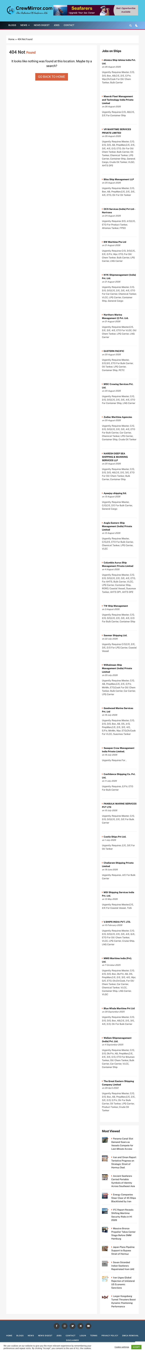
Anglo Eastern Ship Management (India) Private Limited (117, 526)
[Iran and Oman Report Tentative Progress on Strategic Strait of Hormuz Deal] (109, 1157)
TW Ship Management (116, 606)
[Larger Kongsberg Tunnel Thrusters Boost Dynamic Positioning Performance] (109, 1296)
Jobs (56, 25)
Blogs (12, 25)
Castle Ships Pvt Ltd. (115, 836)
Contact (69, 25)
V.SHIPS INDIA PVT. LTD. (117, 922)
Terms (93, 1336)
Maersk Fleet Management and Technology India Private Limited (117, 100)
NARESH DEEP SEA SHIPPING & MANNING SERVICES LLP (115, 457)
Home (9, 1336)
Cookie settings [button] (122, 1347)
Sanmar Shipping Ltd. (115, 635)
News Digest (42, 25)
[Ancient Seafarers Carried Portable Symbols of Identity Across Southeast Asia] (109, 1176)
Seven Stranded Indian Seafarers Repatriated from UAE (122, 1266)
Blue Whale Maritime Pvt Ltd (119, 1008)
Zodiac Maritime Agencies (118, 417)
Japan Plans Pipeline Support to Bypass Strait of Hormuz (123, 1250)
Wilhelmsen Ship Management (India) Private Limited (117, 668)
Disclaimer (72, 1340)
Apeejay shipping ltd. (115, 493)
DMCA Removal (130, 1336)
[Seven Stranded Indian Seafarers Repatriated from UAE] (109, 1262)
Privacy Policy (110, 1336)
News (23, 25)
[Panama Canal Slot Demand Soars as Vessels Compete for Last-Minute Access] (109, 1138)
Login (83, 1336)
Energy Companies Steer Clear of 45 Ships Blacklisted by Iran (123, 1198)
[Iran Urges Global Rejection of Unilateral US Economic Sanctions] (109, 1277)
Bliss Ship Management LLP (119, 179)
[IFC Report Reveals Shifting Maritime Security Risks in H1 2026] (109, 1209)
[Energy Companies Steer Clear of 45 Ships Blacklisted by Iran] (109, 1194)
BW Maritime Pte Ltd (115, 242)
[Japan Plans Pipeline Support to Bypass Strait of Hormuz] (109, 1247)
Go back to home (51, 76)
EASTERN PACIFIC (114, 351)
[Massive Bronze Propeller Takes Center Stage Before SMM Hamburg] (109, 1228)
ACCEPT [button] (136, 1347)
